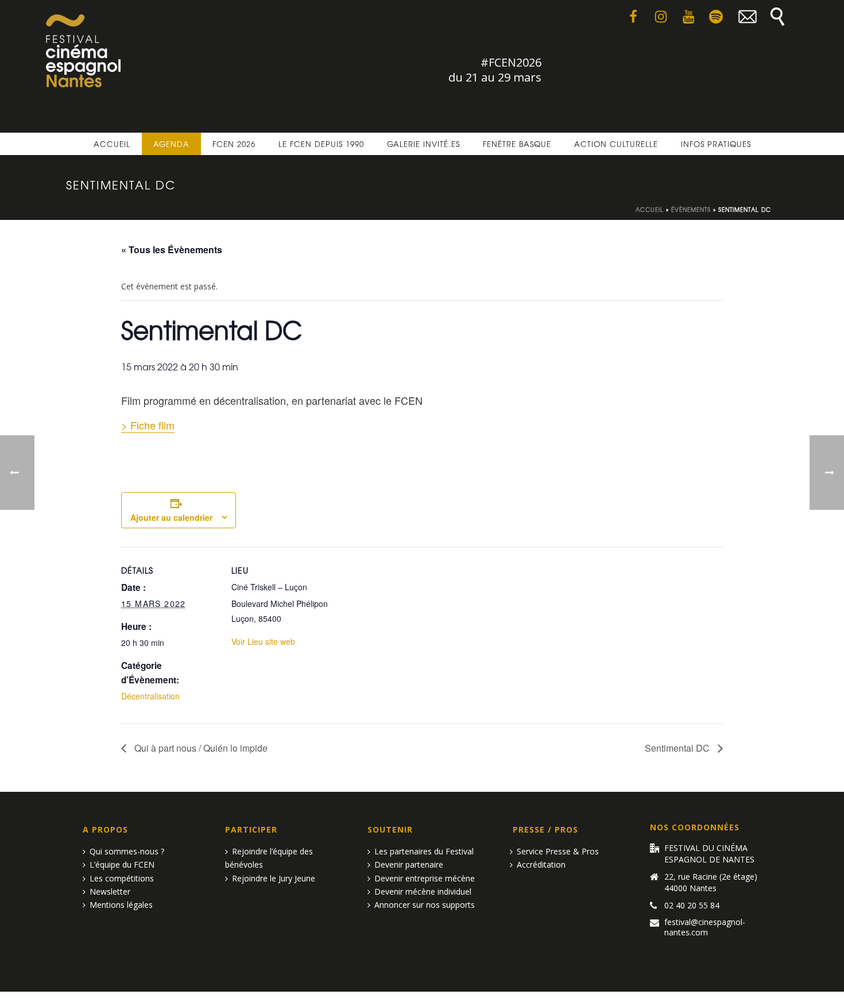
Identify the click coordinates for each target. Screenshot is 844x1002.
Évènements (691, 209)
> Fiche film (148, 424)
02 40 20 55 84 (691, 905)
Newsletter (110, 891)
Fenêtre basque (517, 143)
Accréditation (541, 864)
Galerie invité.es (423, 143)
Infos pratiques (716, 143)
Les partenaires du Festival (424, 851)
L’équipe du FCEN (122, 864)
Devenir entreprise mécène (424, 878)
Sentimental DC (678, 748)
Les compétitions (122, 878)
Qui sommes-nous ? (127, 851)
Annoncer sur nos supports (424, 904)
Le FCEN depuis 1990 (321, 143)
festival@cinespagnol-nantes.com (704, 927)
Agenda (171, 143)
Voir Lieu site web (263, 641)
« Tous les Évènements (171, 249)
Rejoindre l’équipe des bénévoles (269, 858)
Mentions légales (121, 904)
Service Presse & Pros (558, 851)
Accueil (112, 143)
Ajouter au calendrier (171, 517)
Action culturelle (616, 143)
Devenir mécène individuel (422, 891)
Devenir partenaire (408, 864)
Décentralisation (150, 696)
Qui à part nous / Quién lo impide (200, 748)
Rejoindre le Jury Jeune (273, 878)
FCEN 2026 (233, 143)
